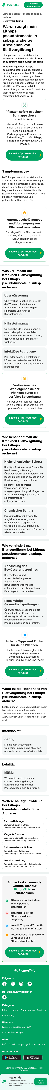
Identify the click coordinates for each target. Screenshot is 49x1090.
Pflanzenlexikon (10, 1010)
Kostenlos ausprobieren (33, 4)
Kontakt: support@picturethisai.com (26, 1044)
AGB (29, 1027)
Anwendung (8, 1015)
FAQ (4, 1044)
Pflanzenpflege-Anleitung (34, 1010)
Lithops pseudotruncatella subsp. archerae (22, 15)
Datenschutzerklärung (13, 1027)
